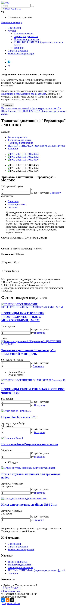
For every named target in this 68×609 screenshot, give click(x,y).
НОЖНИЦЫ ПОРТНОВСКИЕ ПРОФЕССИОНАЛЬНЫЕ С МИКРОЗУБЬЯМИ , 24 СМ (22, 317)
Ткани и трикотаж (24, 33)
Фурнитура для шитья (26, 36)
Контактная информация (21, 53)
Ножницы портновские (26, 39)
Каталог (12, 30)
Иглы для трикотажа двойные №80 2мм (29, 504)
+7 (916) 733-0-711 (11, 8)
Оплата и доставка (18, 50)
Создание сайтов (11, 603)
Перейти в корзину (11, 22)
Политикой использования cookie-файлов (23, 93)
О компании (14, 27)
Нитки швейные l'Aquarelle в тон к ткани (29, 444)
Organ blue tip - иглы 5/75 (18, 417)
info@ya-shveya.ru (10, 591)
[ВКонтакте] (3, 600)
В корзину (55, 192)
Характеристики (16, 204)
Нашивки (19, 47)
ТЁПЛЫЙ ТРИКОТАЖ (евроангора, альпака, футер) (36, 145)
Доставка (13, 207)
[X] (12, 600)
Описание (13, 201)
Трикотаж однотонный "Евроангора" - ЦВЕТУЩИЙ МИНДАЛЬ (28, 352)
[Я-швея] (5, 2)
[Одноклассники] (7, 600)
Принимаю (7, 105)
